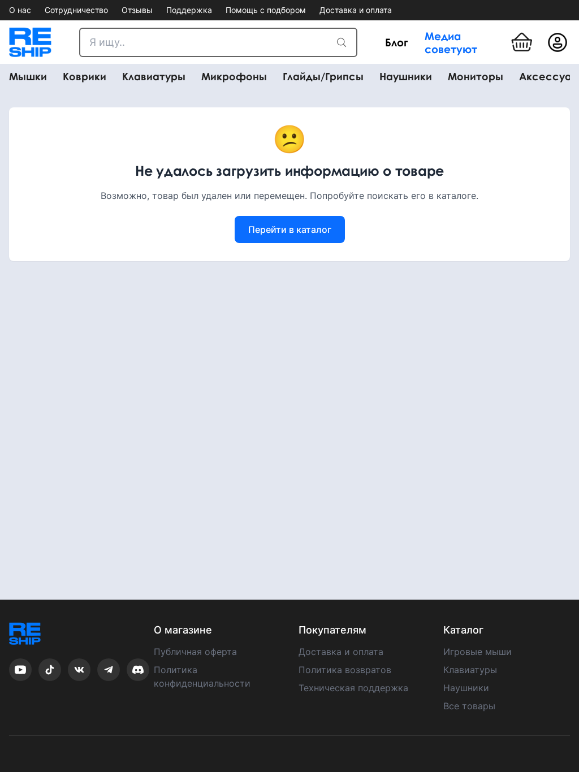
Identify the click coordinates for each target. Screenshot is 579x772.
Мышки (28, 77)
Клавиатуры (153, 77)
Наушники (405, 77)
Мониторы (475, 77)
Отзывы (137, 10)
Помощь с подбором (266, 10)
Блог (396, 42)
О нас (20, 10)
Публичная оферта (195, 651)
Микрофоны (234, 77)
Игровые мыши (477, 651)
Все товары (469, 706)
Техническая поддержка (353, 687)
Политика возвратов (345, 669)
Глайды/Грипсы (323, 77)
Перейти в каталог (289, 229)
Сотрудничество (76, 10)
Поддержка (189, 10)
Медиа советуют (451, 42)
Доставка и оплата (355, 10)
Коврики (84, 77)
